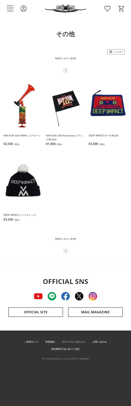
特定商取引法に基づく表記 (65, 349)
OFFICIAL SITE (35, 312)
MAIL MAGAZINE (95, 312)
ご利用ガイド (31, 341)
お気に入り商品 (107, 8)
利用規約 (50, 341)
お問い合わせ (99, 341)
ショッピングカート (121, 8)
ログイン (23, 8)
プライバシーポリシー (74, 341)
